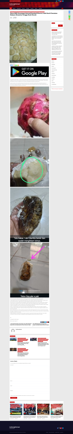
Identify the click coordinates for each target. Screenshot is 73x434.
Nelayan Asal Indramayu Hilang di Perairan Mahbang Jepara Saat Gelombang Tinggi (23, 343)
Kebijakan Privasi (57, 432)
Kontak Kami (61, 432)
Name (11, 380)
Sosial (18, 341)
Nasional (14, 8)
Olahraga (27, 8)
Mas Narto (15, 17)
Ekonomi (23, 8)
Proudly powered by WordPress (13, 432)
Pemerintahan (19, 340)
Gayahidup (40, 8)
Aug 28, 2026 (53, 418)
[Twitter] (12, 65)
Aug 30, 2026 (19, 345)
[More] (18, 65)
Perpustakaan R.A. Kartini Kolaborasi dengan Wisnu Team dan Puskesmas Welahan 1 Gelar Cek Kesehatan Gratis (43, 344)
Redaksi (47, 432)
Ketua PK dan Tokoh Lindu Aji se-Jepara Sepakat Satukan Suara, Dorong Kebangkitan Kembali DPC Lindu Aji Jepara (23, 354)
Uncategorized (54, 84)
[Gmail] (13, 65)
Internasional (19, 8)
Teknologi (32, 8)
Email (11, 385)
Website (11, 390)
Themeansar (24, 432)
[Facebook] (11, 65)
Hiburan (36, 8)
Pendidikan (23, 340)
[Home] (11, 8)
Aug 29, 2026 (19, 356)
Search (53, 23)
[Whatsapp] (16, 65)
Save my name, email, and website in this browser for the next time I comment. (22, 395)
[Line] (15, 65)
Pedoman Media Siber (51, 432)
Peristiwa (26, 340)
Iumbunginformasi (15, 4)
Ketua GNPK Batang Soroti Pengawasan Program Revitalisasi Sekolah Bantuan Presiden (41, 324)
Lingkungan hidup (20, 339)
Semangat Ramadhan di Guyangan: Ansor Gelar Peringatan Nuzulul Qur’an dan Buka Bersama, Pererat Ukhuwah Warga (21, 324)
